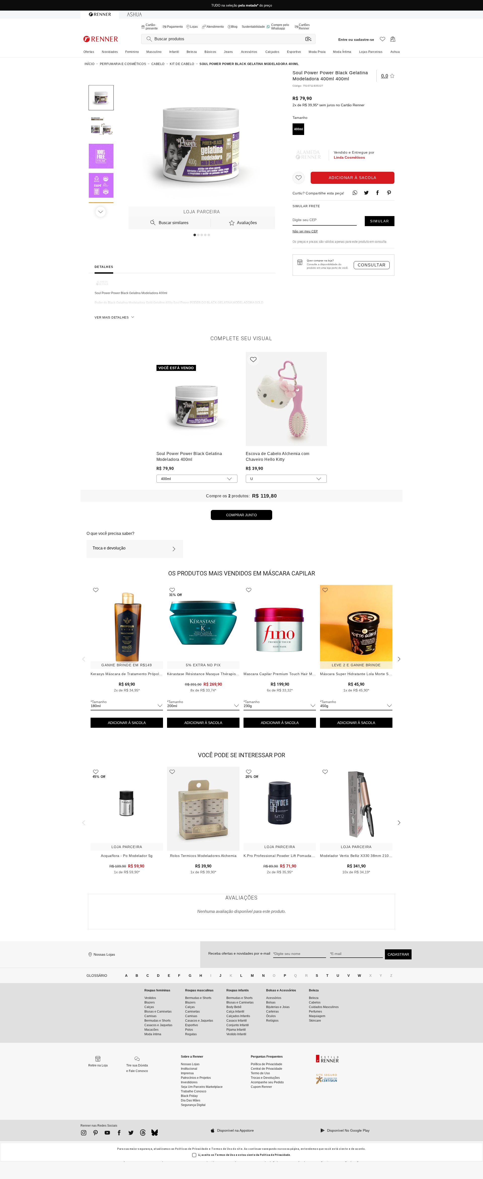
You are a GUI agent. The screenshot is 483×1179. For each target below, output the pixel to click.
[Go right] (101, 211)
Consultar (372, 265)
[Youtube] (107, 1134)
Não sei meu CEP (305, 231)
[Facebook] (119, 1134)
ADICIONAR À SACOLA (127, 723)
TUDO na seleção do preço (241, 5)
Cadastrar (398, 954)
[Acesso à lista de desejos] (382, 40)
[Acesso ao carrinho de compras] (393, 40)
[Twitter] (131, 1134)
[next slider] (83, 658)
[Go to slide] (194, 235)
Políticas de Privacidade (191, 1149)
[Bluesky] (154, 1134)
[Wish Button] (299, 178)
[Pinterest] (95, 1134)
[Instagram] (83, 1134)
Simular (379, 221)
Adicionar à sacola (353, 178)
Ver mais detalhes (112, 317)
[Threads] (143, 1134)
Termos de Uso (221, 1149)
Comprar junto (241, 515)
